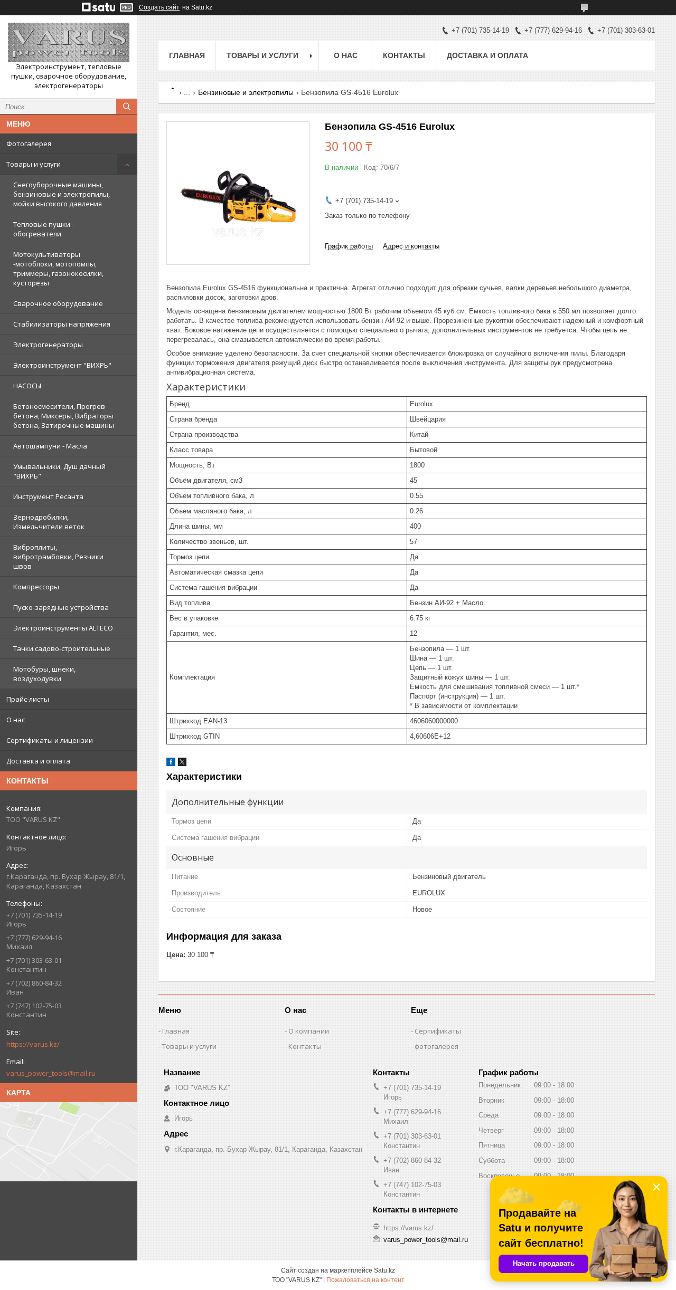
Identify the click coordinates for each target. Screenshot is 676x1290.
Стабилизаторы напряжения (61, 324)
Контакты (404, 55)
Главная (187, 55)
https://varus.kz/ (33, 1044)
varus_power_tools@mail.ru (51, 1073)
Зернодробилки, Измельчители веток (48, 521)
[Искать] (126, 106)
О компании (308, 1031)
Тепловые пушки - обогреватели (43, 228)
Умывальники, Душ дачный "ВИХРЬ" (59, 471)
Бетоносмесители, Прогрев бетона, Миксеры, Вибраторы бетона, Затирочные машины (63, 416)
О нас (15, 719)
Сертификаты (438, 1031)
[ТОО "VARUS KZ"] (68, 42)
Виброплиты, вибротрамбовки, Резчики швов (58, 556)
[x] (182, 764)
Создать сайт (159, 7)
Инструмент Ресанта (48, 496)
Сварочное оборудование (58, 303)
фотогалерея (436, 1046)
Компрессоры (36, 586)
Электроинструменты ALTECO (63, 628)
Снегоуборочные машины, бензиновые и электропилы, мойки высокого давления (61, 194)
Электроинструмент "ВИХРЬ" (62, 365)
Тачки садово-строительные (61, 648)
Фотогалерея (28, 143)
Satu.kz (384, 1270)
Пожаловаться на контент (365, 1280)
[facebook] (170, 764)
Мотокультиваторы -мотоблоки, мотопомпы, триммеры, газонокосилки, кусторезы (58, 269)
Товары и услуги (33, 164)
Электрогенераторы (48, 344)
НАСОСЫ (27, 385)
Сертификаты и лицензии (49, 740)
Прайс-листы (27, 699)
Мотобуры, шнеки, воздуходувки (44, 673)
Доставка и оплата (38, 761)
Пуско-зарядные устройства (61, 607)
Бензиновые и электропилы (246, 92)
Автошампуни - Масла (50, 446)
